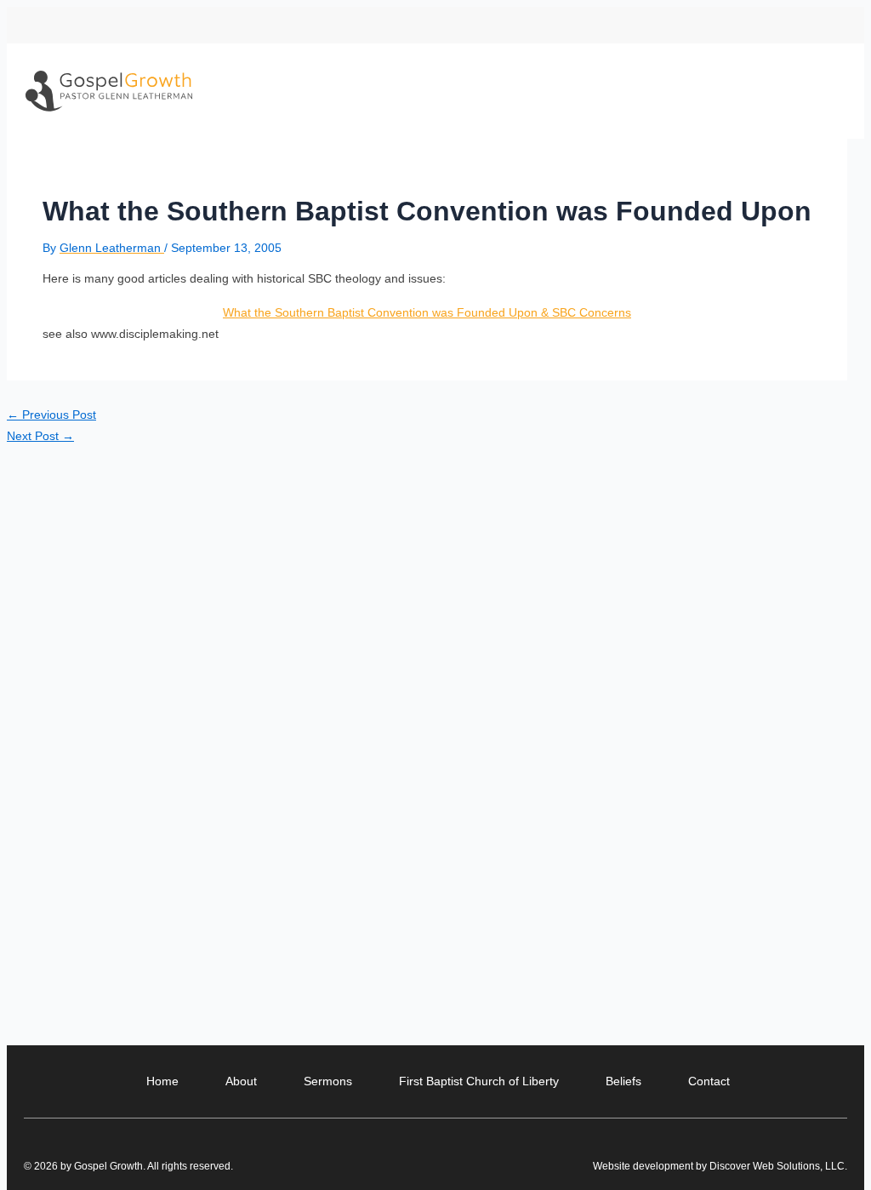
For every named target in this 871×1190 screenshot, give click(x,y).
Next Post (40, 436)
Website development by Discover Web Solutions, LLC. (720, 1166)
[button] (833, 25)
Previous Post (51, 414)
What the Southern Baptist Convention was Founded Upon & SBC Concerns (427, 312)
